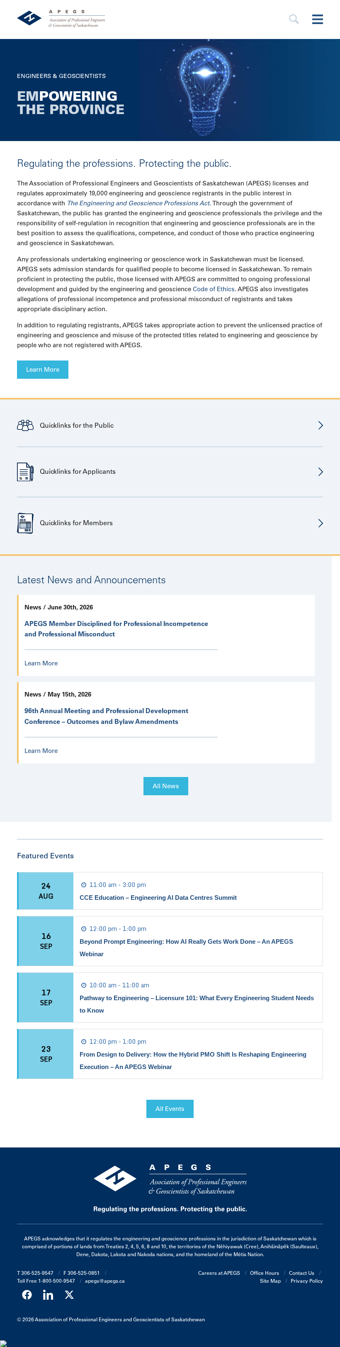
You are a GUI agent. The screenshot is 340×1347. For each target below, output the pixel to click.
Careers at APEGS (219, 1272)
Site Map (270, 1280)
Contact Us (301, 1272)
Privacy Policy (307, 1280)
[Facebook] (27, 1295)
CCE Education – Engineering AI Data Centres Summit (158, 897)
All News (166, 786)
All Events (170, 1109)
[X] (69, 1295)
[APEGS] (124, 19)
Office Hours (264, 1272)
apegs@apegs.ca (105, 1280)
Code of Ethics (214, 289)
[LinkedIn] (48, 1295)
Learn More (42, 369)
